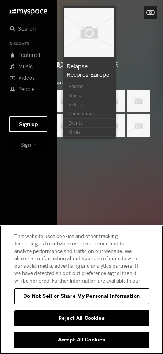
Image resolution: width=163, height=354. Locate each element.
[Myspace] (28, 10)
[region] (81, 289)
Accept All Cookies (81, 339)
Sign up (28, 124)
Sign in (28, 144)
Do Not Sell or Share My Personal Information (81, 295)
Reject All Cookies (81, 317)
